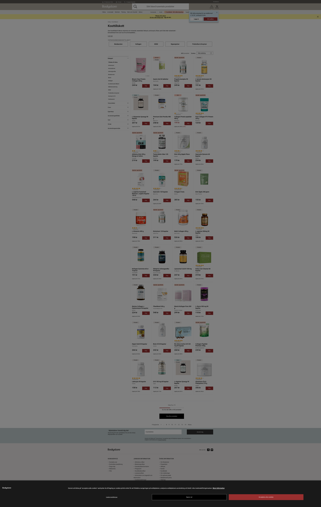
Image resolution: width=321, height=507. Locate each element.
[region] (160, 493)
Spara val (189, 497)
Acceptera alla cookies (266, 497)
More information (219, 488)
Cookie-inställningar (111, 497)
